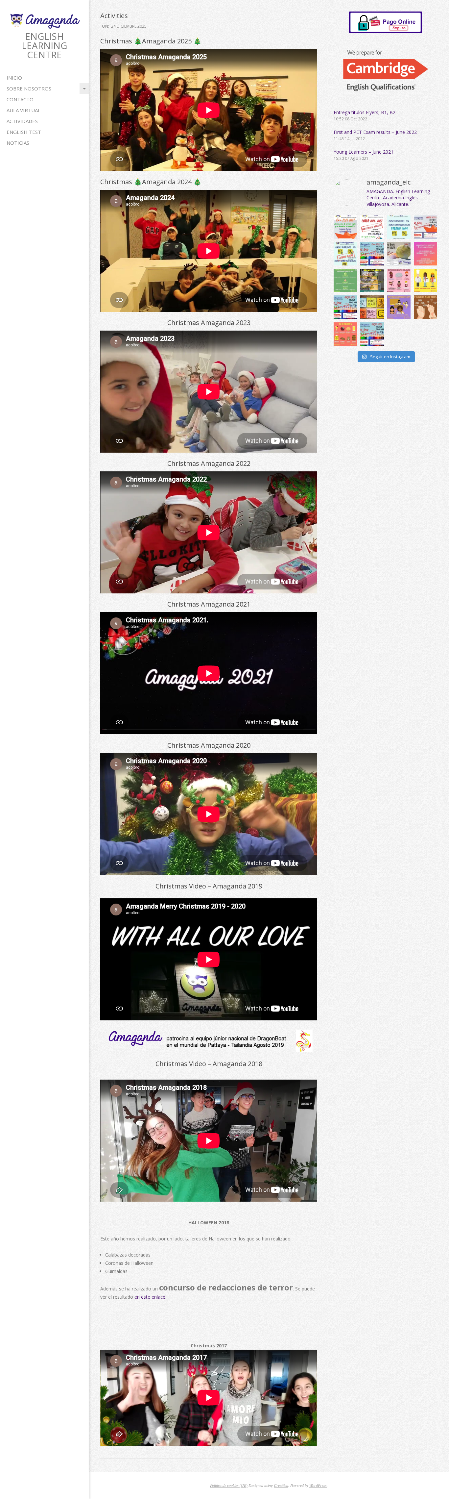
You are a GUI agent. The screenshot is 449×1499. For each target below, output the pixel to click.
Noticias (18, 142)
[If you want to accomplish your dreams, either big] (372, 307)
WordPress (318, 1485)
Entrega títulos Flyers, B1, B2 (364, 112)
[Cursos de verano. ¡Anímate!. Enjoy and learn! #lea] (399, 227)
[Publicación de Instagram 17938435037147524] (399, 253)
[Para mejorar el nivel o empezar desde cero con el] (345, 227)
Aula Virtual (23, 110)
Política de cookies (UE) (229, 1485)
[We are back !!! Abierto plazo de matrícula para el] (425, 227)
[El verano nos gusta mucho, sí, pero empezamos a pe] (372, 253)
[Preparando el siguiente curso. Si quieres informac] (372, 334)
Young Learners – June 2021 (363, 152)
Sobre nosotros (29, 88)
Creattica (281, 1485)
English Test (24, 132)
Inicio (14, 77)
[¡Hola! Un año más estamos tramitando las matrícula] (372, 227)
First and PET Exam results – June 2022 (375, 132)
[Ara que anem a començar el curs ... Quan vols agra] (399, 307)
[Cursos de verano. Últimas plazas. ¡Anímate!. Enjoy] (345, 253)
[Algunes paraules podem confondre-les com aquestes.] (425, 280)
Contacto (20, 99)
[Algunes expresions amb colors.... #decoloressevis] (399, 280)
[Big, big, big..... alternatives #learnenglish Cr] (345, 280)
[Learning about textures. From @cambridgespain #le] (345, 334)
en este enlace (149, 1297)
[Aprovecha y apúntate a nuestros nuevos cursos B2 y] (425, 253)
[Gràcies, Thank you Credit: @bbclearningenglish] (372, 280)
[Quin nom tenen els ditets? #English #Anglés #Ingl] (425, 307)
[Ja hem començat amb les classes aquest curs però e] (345, 307)
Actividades (22, 121)
